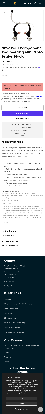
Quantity (4, 75)
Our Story (7, 299)
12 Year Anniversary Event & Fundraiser (18, 304)
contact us (38, 96)
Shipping (4, 64)
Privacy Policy (19, 393)
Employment (8, 313)
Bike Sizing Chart (10, 318)
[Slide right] (27, 44)
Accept (21, 398)
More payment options (23, 118)
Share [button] (6, 222)
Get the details (7, 235)
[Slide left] (18, 44)
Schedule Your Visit (11, 308)
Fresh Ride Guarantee (12, 327)
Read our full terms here (10, 245)
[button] (4, 3)
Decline (21, 404)
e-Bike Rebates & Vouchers (14, 332)
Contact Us (8, 286)
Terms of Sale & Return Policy (14, 323)
